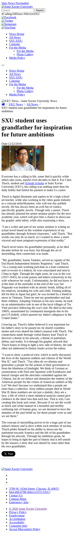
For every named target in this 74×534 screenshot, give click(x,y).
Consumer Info (18, 525)
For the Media (17, 47)
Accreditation (17, 519)
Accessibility (16, 522)
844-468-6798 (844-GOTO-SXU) (29, 492)
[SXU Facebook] (9, 17)
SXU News (16, 104)
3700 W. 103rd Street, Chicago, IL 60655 (34, 488)
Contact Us (16, 495)
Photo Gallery (25, 54)
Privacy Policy (18, 512)
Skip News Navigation (15, 3)
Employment (16, 515)
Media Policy (17, 57)
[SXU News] (17, 6)
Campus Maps (17, 499)
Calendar (14, 44)
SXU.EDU (16, 40)
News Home (16, 34)
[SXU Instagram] (9, 24)
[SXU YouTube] (9, 27)
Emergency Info (18, 502)
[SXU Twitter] (7, 20)
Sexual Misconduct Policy (24, 529)
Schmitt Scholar (34, 183)
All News (15, 37)
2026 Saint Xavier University (28, 508)
